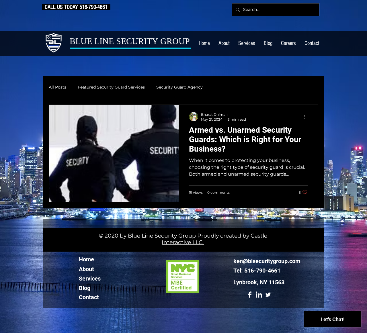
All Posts (57, 87)
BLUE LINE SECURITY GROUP (130, 41)
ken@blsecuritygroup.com (266, 261)
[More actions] (306, 116)
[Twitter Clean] (268, 294)
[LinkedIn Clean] (259, 294)
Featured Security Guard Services (111, 87)
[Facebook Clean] (250, 294)
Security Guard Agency (179, 87)
